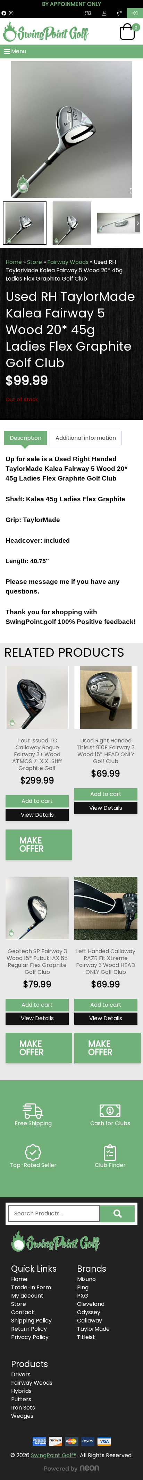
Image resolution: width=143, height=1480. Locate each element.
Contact (22, 1312)
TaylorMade (93, 1329)
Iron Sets (23, 1408)
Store (34, 262)
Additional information (86, 438)
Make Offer (31, 844)
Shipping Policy (31, 1321)
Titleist (86, 1337)
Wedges (22, 1416)
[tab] (25, 438)
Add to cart (37, 801)
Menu (18, 51)
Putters (21, 1399)
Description (25, 438)
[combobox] (54, 1213)
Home (14, 262)
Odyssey (88, 1312)
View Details (37, 815)
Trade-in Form (31, 1287)
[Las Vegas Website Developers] (71, 1468)
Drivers (21, 1374)
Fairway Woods (68, 262)
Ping (83, 1287)
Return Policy (29, 1329)
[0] (127, 31)
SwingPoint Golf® (53, 1455)
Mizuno (86, 1279)
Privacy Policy (30, 1337)
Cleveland (90, 1304)
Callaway (89, 1321)
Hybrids (21, 1391)
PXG (83, 1296)
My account (27, 1296)
